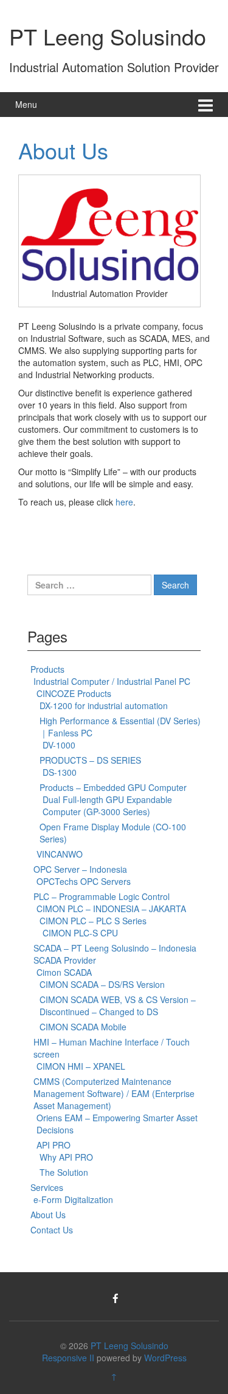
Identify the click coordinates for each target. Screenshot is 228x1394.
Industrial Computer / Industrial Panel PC (111, 681)
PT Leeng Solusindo (107, 36)
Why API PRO (66, 1157)
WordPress (165, 1358)
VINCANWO (59, 854)
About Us (63, 150)
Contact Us (51, 1230)
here (124, 502)
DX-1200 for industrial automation (104, 705)
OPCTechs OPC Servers (83, 881)
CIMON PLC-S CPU (80, 933)
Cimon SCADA (64, 972)
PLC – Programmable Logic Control (101, 896)
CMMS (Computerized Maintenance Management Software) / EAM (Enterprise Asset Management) (114, 1093)
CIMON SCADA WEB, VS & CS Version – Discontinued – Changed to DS (118, 1005)
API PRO (53, 1145)
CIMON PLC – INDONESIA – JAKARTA (111, 908)
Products (47, 669)
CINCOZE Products (73, 693)
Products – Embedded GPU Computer (113, 787)
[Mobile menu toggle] (205, 104)
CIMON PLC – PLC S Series (93, 921)
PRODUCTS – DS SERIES (90, 760)
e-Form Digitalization (73, 1199)
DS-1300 (60, 772)
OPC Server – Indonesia (80, 869)
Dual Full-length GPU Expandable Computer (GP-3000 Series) (107, 805)
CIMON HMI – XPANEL (80, 1066)
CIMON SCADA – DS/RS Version (102, 984)
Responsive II (68, 1358)
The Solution (64, 1172)
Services (46, 1187)
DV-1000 (59, 745)
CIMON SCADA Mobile (83, 1027)
